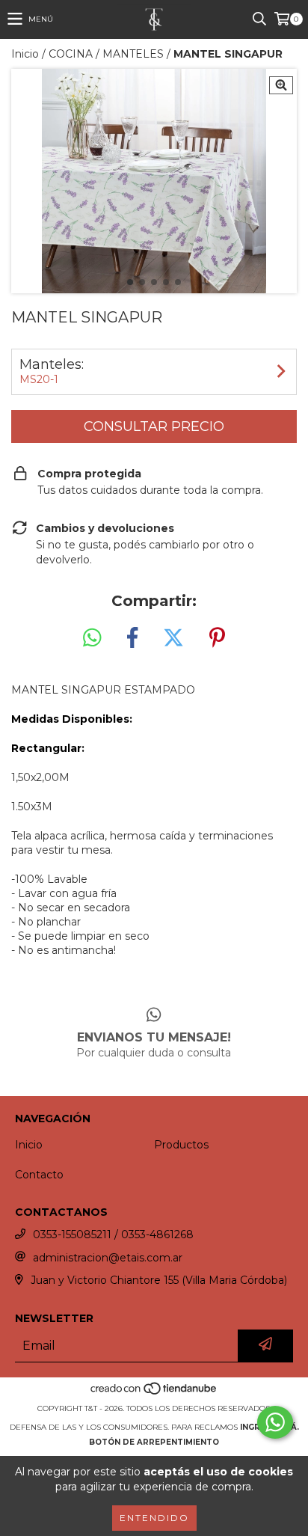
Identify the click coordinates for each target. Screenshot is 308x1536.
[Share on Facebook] (132, 638)
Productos (181, 1144)
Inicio (25, 54)
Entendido (154, 1517)
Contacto (39, 1174)
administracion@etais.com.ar (107, 1257)
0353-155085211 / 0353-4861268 (113, 1234)
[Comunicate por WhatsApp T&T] (275, 1422)
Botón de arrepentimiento (154, 1442)
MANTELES (133, 54)
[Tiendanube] (154, 1393)
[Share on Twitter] (173, 638)
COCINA (71, 54)
